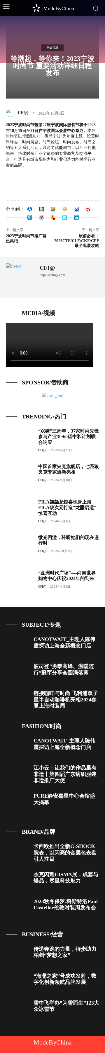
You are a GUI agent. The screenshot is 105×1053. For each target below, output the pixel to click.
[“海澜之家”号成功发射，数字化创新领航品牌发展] (17, 982)
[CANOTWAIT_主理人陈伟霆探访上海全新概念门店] (17, 645)
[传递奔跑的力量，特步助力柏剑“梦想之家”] (17, 955)
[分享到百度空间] (76, 209)
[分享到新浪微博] (88, 209)
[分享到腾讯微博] (29, 217)
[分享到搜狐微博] (53, 217)
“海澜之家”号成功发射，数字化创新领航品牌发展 (65, 979)
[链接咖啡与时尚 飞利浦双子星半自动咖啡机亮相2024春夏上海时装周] (17, 699)
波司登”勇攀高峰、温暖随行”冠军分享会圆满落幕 (64, 669)
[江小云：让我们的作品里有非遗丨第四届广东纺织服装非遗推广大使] (17, 773)
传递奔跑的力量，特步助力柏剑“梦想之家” (65, 952)
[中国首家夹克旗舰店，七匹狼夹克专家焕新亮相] (20, 476)
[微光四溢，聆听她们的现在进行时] (20, 547)
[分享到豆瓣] (41, 209)
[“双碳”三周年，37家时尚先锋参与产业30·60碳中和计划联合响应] (20, 441)
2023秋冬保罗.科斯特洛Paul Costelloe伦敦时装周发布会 (66, 904)
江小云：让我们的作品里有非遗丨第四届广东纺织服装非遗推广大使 (65, 774)
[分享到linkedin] (76, 217)
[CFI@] (11, 112)
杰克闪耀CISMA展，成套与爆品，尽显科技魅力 (66, 877)
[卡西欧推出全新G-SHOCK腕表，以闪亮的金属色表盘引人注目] (17, 852)
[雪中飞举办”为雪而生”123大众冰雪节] (17, 1009)
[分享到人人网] (29, 209)
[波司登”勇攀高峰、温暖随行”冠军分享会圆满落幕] (17, 672)
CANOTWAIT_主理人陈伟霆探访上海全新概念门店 (64, 642)
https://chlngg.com (52, 275)
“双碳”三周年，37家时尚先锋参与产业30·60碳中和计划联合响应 (68, 436)
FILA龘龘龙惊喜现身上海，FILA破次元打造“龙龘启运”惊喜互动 (67, 507)
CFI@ (23, 113)
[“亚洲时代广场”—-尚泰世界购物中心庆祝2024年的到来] (20, 583)
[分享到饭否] (64, 217)
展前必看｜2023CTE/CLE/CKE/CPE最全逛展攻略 (76, 241)
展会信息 (52, 47)
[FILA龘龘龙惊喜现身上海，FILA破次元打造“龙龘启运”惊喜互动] (20, 512)
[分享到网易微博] (41, 217)
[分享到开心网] (64, 209)
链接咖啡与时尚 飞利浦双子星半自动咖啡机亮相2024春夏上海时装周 (66, 699)
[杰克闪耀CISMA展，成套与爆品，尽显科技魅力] (17, 880)
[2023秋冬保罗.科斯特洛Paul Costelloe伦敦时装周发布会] (17, 907)
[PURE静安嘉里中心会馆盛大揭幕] (17, 802)
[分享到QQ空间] (53, 209)
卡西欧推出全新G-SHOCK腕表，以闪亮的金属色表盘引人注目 (65, 852)
